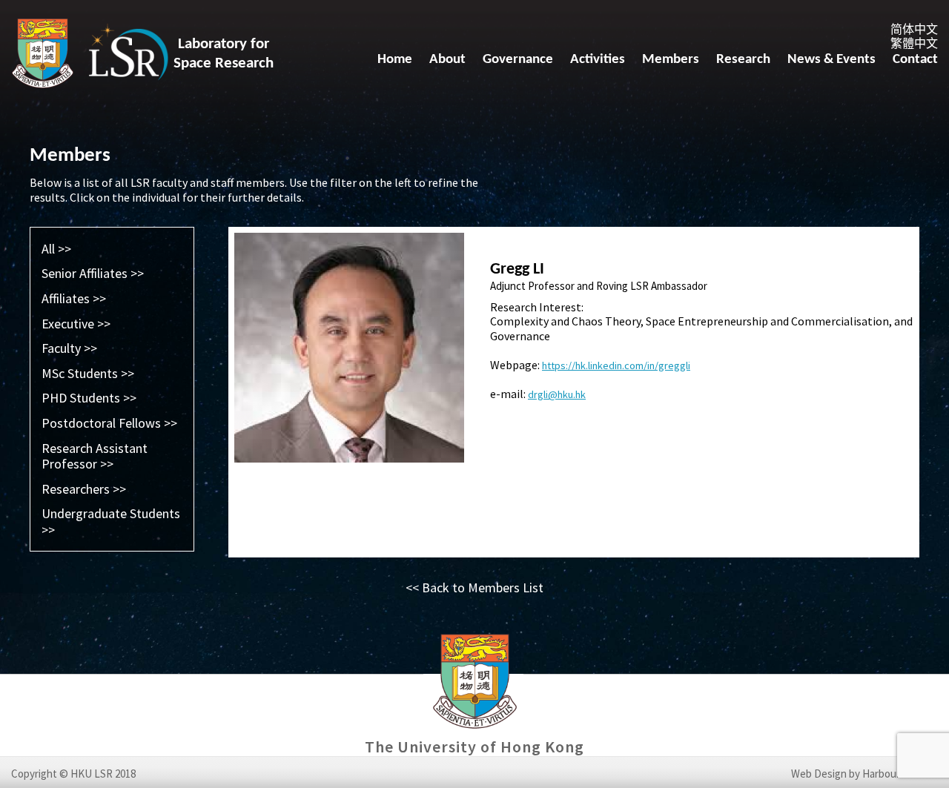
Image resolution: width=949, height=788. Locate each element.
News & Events (831, 60)
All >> (56, 248)
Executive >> (76, 323)
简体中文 (914, 28)
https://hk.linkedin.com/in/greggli (616, 365)
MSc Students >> (88, 373)
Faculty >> (69, 348)
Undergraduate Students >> (111, 521)
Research (743, 60)
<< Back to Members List (474, 587)
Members (670, 60)
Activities (597, 60)
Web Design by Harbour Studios (864, 774)
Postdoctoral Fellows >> (109, 422)
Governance (518, 60)
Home (394, 60)
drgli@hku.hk (557, 394)
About (447, 60)
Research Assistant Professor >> (95, 456)
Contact (915, 60)
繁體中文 (914, 43)
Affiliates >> (74, 298)
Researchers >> (84, 488)
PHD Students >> (89, 397)
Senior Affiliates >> (93, 273)
